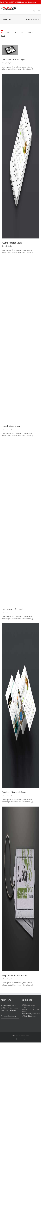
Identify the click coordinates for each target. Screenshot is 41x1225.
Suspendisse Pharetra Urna (14, 975)
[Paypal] (20, 1039)
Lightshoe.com (31, 1016)
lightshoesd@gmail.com (28, 2)
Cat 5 (3, 36)
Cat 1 (8, 32)
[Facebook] (16, 1039)
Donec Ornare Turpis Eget (13, 59)
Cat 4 (30, 32)
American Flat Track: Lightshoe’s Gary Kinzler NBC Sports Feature (10, 1008)
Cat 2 (16, 32)
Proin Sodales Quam (11, 426)
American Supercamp (8, 1016)
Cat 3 (23, 32)
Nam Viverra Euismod (12, 609)
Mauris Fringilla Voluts (12, 243)
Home (28, 19)
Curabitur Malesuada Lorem (14, 792)
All (2, 32)
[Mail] (24, 1039)
